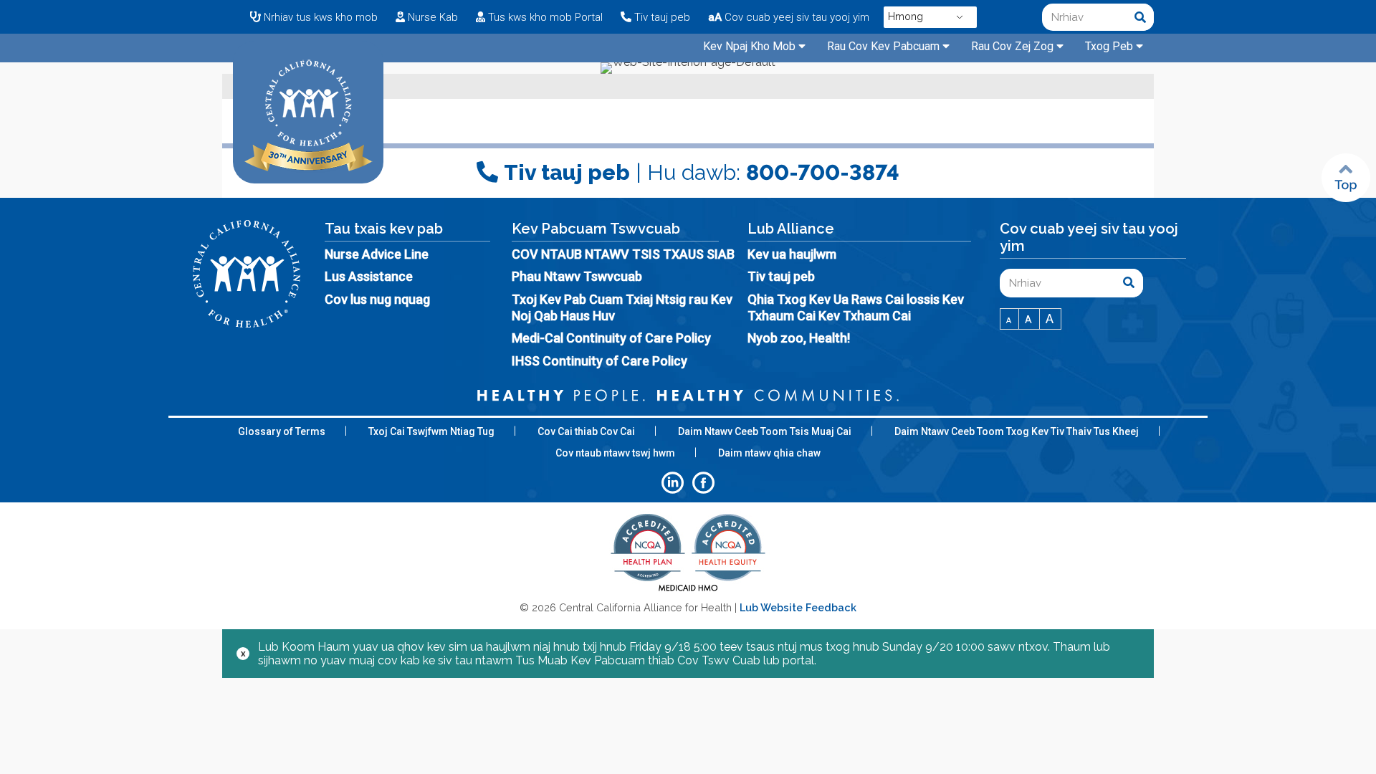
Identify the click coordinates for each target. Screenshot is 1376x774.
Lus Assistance (369, 276)
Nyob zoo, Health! (798, 337)
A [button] (1009, 320)
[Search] (1140, 17)
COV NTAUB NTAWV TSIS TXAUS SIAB (623, 254)
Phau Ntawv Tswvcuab (577, 276)
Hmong (905, 16)
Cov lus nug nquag (377, 299)
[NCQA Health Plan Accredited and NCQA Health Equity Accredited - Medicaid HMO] (688, 590)
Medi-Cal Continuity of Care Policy (611, 337)
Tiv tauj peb (781, 276)
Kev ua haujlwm (791, 254)
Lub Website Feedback (798, 607)
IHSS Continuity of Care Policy (599, 360)
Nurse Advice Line (377, 254)
